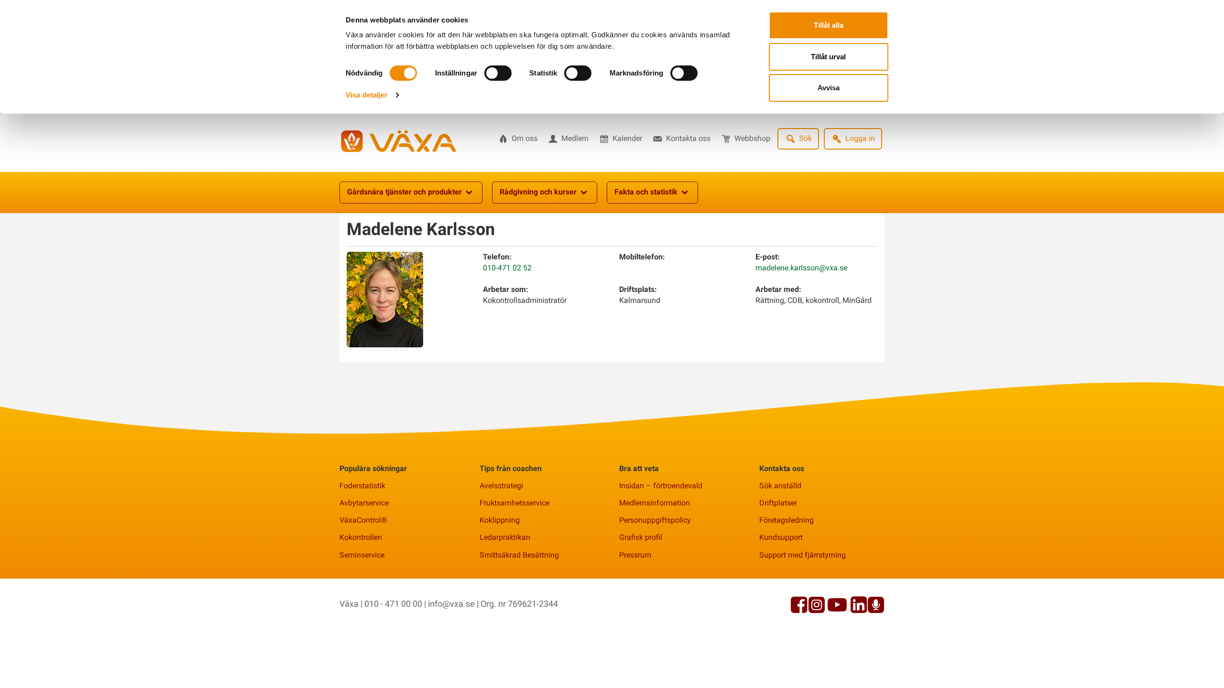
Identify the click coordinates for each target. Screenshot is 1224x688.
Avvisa (829, 88)
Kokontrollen (360, 537)
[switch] (498, 73)
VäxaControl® (363, 520)
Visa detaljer (366, 95)
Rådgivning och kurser (538, 191)
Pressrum (635, 554)
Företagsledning (786, 520)
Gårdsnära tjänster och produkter (404, 191)
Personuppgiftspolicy (655, 520)
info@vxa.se (451, 604)
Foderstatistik (362, 485)
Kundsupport (781, 537)
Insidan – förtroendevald (660, 485)
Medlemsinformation (654, 502)
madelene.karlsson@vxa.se (801, 267)
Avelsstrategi (501, 485)
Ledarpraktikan (505, 537)
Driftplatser (778, 502)
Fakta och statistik (646, 191)
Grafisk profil (640, 537)
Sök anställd (780, 485)
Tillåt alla (828, 25)
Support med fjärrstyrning (802, 554)
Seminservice (361, 554)
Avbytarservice (364, 502)
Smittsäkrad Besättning (519, 554)
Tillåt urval (828, 57)
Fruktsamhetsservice (514, 502)
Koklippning (500, 520)
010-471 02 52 (507, 267)
